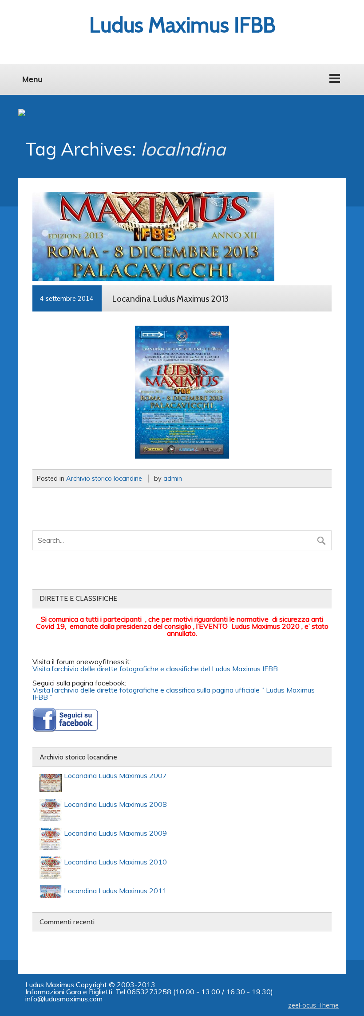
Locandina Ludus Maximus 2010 (115, 857)
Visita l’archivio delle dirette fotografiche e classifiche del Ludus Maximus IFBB (155, 668)
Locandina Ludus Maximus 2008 (115, 799)
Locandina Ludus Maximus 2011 (115, 886)
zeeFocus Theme (313, 1005)
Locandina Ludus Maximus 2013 (170, 298)
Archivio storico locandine (104, 479)
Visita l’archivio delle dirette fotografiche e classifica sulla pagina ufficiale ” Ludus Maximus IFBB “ (173, 693)
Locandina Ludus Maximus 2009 (115, 828)
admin (172, 479)
